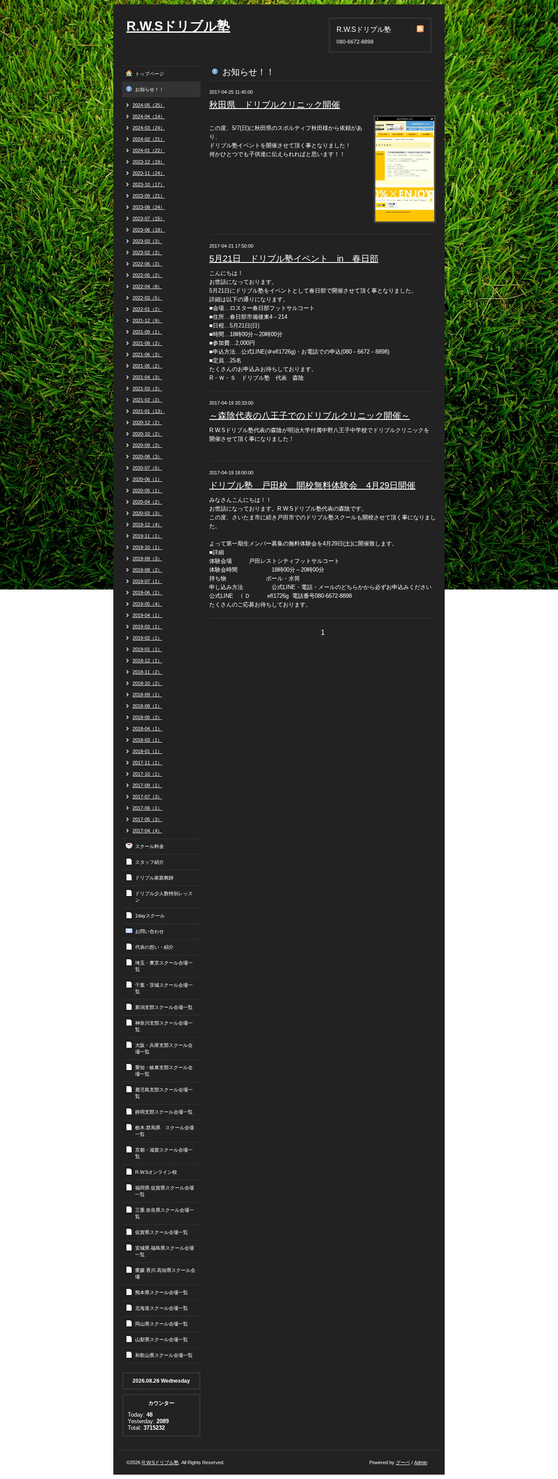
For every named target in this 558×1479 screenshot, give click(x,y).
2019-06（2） (147, 592)
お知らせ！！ (149, 89)
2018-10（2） (147, 683)
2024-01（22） (149, 150)
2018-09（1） (147, 694)
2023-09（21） (149, 195)
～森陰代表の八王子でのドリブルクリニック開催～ (309, 415)
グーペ (403, 1462)
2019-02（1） (147, 638)
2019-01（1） (147, 649)
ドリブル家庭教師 (154, 877)
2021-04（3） (147, 377)
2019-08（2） (147, 570)
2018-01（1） (147, 751)
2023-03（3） (147, 241)
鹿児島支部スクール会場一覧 (164, 1093)
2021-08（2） (147, 343)
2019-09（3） (147, 558)
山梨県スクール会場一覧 (161, 1339)
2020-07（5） (147, 467)
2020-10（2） (147, 433)
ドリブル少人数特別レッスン (164, 897)
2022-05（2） (147, 275)
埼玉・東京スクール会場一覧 (164, 966)
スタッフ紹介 (149, 862)
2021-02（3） (147, 399)
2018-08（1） (147, 706)
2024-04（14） (149, 116)
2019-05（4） (147, 604)
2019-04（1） (147, 615)
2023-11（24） (149, 173)
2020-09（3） (147, 445)
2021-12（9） (147, 320)
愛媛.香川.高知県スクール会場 (165, 1273)
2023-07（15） (149, 218)
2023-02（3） (147, 252)
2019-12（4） (147, 524)
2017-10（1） (147, 774)
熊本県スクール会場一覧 (161, 1292)
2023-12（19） (149, 161)
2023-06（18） (149, 229)
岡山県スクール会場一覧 (161, 1323)
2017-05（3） (147, 819)
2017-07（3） (147, 796)
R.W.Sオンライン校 (156, 1172)
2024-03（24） (149, 127)
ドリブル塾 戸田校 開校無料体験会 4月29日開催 (312, 485)
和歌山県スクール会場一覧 (164, 1355)
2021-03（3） (147, 388)
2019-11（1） (147, 535)
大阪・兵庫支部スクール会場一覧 (164, 1048)
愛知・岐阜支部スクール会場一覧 (164, 1071)
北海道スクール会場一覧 (161, 1308)
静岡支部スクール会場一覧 (164, 1111)
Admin (420, 1462)
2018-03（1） (147, 740)
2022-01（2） (147, 309)
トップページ (149, 73)
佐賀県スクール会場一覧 (161, 1232)
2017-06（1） (147, 808)
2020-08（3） (147, 456)
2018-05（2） (147, 717)
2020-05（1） (147, 490)
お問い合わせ (149, 931)
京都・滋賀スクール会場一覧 (164, 1153)
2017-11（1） (147, 762)
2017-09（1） (147, 785)
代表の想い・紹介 (154, 947)
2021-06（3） (147, 354)
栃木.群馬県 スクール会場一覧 (164, 1131)
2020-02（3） (147, 513)
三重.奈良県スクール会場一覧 (164, 1213)
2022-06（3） (147, 263)
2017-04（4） (147, 830)
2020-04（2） (147, 501)
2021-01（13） (149, 411)
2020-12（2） (147, 422)
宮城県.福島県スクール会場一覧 (164, 1251)
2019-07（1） (147, 581)
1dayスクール (150, 915)
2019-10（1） (147, 547)
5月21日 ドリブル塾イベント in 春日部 (293, 258)
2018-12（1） (147, 660)
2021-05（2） (147, 365)
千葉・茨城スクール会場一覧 (164, 988)
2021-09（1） (147, 331)
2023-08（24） (149, 207)
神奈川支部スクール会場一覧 (164, 1026)
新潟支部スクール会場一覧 (164, 1007)
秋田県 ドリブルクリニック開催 (274, 104)
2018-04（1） (147, 728)
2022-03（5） (147, 297)
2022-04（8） (147, 286)
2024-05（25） (149, 105)
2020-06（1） (147, 479)
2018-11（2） (147, 672)
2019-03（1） (147, 626)
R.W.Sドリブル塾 (178, 26)
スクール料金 (149, 846)
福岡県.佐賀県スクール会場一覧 (164, 1191)
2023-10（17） (149, 184)
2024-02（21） (149, 139)
